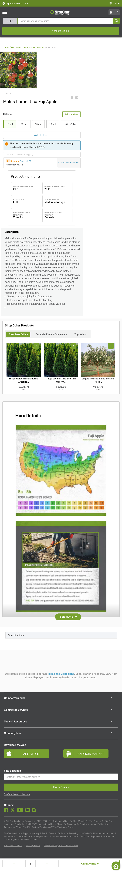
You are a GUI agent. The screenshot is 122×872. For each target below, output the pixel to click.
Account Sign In (61, 31)
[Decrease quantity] (14, 863)
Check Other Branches (68, 162)
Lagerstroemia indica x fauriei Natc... (98, 380)
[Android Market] (90, 755)
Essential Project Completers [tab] (51, 334)
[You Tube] (21, 811)
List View (73, 114)
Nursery (31, 47)
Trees (40, 47)
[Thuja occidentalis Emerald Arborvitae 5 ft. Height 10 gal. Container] (61, 360)
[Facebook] (7, 811)
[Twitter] (13, 811)
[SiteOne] (60, 14)
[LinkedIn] (28, 811)
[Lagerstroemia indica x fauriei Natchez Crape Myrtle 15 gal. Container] (98, 360)
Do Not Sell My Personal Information (61, 845)
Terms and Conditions (60, 673)
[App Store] (31, 755)
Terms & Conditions (13, 845)
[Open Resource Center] (116, 865)
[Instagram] (35, 811)
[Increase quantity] (47, 863)
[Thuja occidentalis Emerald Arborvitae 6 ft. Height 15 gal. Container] (24, 360)
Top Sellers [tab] (81, 334)
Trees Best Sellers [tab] (18, 334)
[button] (16, 3)
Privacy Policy (33, 845)
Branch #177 (25, 161)
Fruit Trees (51, 47)
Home (6, 47)
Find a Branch (12, 770)
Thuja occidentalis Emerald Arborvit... (23, 380)
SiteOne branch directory (17, 794)
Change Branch (90, 863)
